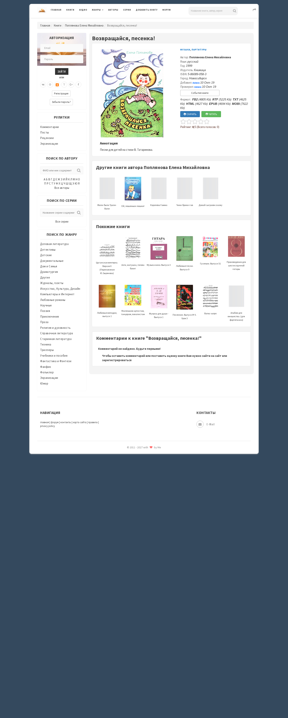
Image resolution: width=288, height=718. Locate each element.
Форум (166, 9)
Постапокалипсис (148, 529)
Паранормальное (147, 503)
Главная (56, 9)
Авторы (113, 9)
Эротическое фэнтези (151, 695)
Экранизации (49, 143)
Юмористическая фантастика (156, 704)
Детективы (48, 249)
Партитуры (199, 49)
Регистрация (61, 93)
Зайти (62, 71)
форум (55, 422)
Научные (46, 305)
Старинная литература (56, 339)
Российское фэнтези (150, 555)
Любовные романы (52, 300)
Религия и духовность (55, 328)
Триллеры (47, 350)
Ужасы (140, 634)
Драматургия (49, 272)
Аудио (83, 9)
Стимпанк (143, 608)
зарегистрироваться (116, 360)
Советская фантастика (151, 581)
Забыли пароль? (61, 102)
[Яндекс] (64, 85)
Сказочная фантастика (152, 564)
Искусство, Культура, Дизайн (60, 288)
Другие (45, 277)
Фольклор (47, 372)
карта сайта (79, 422)
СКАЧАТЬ (191, 114)
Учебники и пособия (53, 355)
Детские (46, 255)
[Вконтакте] (43, 85)
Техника (45, 344)
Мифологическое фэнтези (154, 467)
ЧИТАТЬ (212, 114)
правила (93, 422)
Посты (44, 132)
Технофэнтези (146, 625)
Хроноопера (144, 660)
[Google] (71, 85)
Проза (44, 322)
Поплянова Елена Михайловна (84, 25)
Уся (138, 643)
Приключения (49, 316)
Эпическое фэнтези (149, 678)
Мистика (142, 459)
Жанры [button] (96, 9)
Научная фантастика (150, 485)
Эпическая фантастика (152, 669)
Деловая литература (149, 20)
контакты (65, 422)
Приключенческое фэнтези (154, 537)
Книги (70, 9)
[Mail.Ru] (50, 85)
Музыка (185, 49)
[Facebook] (78, 85)
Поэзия (45, 311)
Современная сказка (150, 590)
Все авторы (61, 188)
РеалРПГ (141, 546)
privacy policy (47, 426)
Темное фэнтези (147, 617)
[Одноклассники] (57, 85)
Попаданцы (144, 511)
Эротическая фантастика (153, 687)
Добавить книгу (147, 9)
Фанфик (45, 367)
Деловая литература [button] (105, 20)
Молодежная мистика (151, 476)
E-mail (210, 424)
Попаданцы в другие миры (154, 520)
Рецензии (47, 138)
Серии (127, 9)
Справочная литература (56, 333)
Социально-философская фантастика (162, 599)
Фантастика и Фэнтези (55, 361)
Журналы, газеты (51, 283)
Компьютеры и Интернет (57, 294)
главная (44, 422)
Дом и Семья (48, 266)
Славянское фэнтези (150, 573)
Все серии (61, 221)
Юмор (44, 383)
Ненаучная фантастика (151, 494)
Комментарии (49, 127)
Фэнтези (142, 652)
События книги (199, 93)
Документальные (51, 261)
